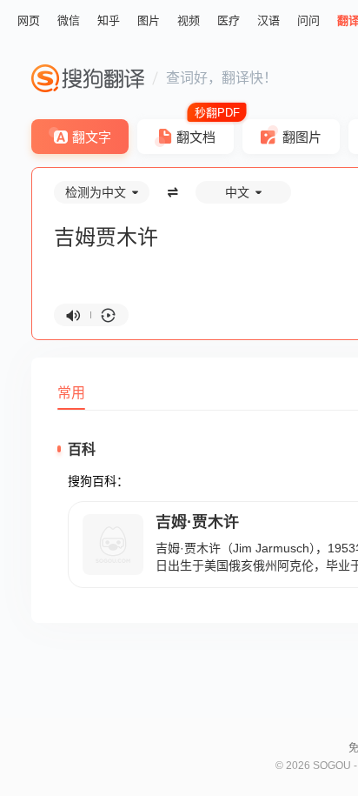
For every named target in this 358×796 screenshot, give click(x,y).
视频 (188, 20)
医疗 (228, 20)
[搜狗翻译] (87, 78)
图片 (148, 20)
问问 (308, 20)
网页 (28, 20)
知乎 (108, 20)
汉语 (268, 20)
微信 (68, 20)
